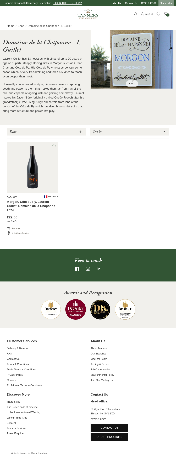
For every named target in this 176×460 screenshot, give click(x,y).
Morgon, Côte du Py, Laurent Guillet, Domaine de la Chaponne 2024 (31, 206)
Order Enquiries (109, 437)
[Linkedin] (99, 269)
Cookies (11, 380)
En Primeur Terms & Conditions (24, 385)
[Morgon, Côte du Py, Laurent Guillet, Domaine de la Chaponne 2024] (32, 167)
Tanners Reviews (16, 428)
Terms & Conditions (18, 364)
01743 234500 (148, 3)
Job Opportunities (100, 369)
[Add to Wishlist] (54, 146)
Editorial (11, 422)
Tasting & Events (100, 364)
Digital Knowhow (39, 453)
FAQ (9, 353)
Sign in (149, 14)
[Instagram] (88, 269)
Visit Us (117, 3)
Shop (21, 25)
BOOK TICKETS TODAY (67, 3)
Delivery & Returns (17, 348)
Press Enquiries (16, 433)
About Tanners (99, 348)
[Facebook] (77, 269)
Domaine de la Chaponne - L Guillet (49, 25)
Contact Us (130, 3)
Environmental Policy (102, 374)
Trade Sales (166, 3)
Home (10, 25)
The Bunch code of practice (22, 407)
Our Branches (98, 353)
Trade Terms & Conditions (21, 369)
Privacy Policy (15, 374)
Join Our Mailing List (102, 380)
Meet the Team (99, 358)
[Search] (135, 14)
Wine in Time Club (17, 417)
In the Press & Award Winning (23, 412)
